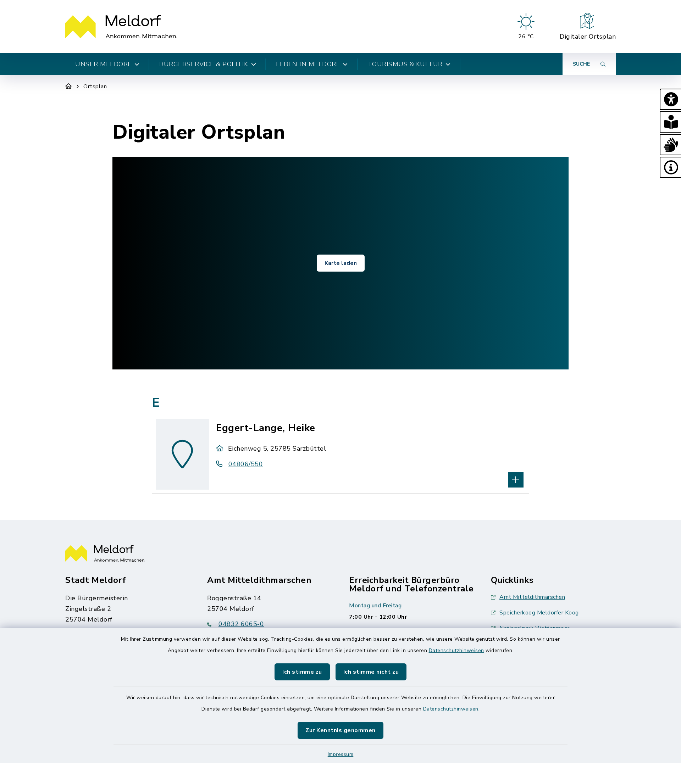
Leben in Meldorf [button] (308, 64)
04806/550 (245, 464)
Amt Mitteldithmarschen (532, 597)
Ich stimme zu (302, 672)
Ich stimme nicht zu (371, 672)
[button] (670, 99)
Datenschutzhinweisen (456, 650)
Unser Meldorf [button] (103, 64)
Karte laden (341, 263)
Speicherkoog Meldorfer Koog (539, 613)
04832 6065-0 (241, 624)
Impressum (341, 754)
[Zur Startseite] (68, 86)
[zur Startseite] (121, 27)
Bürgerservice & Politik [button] (203, 64)
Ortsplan (95, 86)
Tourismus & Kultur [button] (405, 64)
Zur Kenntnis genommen (340, 730)
